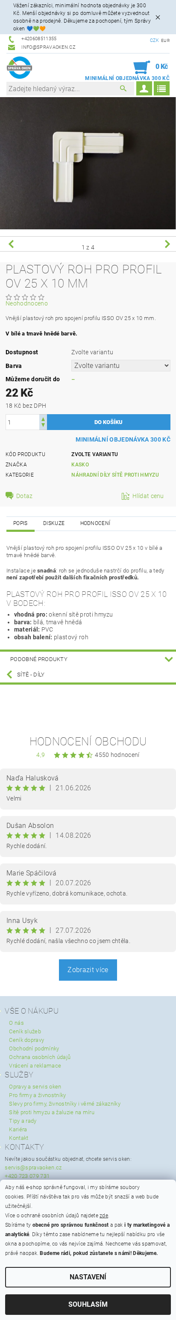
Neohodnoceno (27, 303)
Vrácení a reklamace (35, 1065)
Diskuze (54, 523)
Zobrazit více (87, 970)
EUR (165, 40)
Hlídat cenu (148, 495)
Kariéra (18, 1129)
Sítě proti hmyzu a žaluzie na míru (51, 1112)
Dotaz (24, 495)
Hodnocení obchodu (88, 741)
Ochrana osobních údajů (39, 1057)
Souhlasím (88, 1304)
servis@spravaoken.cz (33, 1167)
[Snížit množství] (43, 426)
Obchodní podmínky (34, 1048)
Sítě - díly (31, 674)
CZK (154, 40)
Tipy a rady (23, 1121)
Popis (20, 523)
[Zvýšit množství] (43, 418)
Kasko (80, 465)
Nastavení (88, 1277)
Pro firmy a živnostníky (37, 1095)
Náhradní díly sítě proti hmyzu (115, 475)
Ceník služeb (25, 1031)
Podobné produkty (38, 659)
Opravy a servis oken (35, 1086)
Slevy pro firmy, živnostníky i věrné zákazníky (64, 1103)
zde (104, 1216)
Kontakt (18, 1138)
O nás (16, 1023)
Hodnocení (95, 523)
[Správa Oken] (19, 67)
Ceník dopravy (26, 1040)
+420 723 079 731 (27, 1176)
